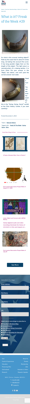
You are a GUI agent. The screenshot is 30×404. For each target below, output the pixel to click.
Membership (24, 364)
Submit (5, 345)
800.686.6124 (15, 382)
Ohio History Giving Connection (12, 328)
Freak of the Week (15, 125)
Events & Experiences (8, 361)
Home (2, 9)
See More (15, 265)
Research (4, 372)
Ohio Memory (7, 330)
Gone (3, 127)
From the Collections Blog (10, 9)
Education (5, 364)
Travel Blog (6, 334)
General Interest (7, 326)
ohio (7, 127)
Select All (4, 338)
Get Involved (5, 369)
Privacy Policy (16, 399)
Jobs (26, 367)
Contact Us (16, 385)
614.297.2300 (15, 380)
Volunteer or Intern (23, 369)
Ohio (9, 397)
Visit (3, 358)
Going (24, 125)
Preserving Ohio (6, 367)
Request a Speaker (23, 372)
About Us (25, 358)
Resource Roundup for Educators (13, 332)
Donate (26, 361)
